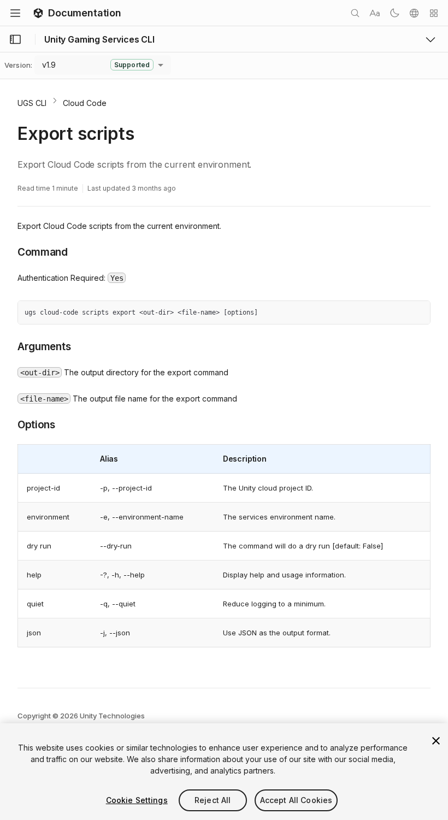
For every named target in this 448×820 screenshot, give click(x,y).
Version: (18, 65)
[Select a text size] (374, 13)
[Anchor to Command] (9, 251)
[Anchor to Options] (9, 423)
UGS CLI (31, 103)
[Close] (436, 741)
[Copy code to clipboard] (398, 313)
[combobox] (102, 65)
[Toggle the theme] (394, 13)
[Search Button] (355, 13)
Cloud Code (85, 103)
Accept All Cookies (296, 800)
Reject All (212, 800)
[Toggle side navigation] (15, 39)
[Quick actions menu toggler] (433, 13)
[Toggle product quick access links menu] (430, 39)
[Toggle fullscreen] (418, 313)
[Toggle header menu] (15, 13)
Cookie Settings (137, 800)
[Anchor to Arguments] (9, 345)
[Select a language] (414, 13)
